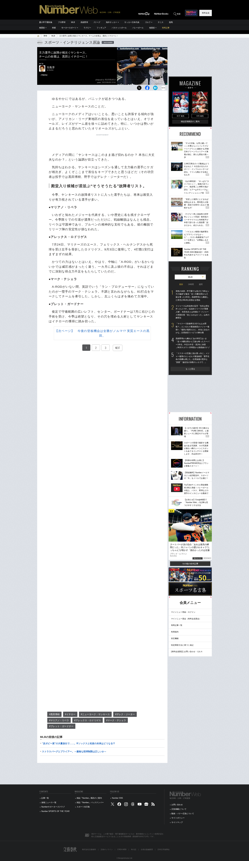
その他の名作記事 (190, 563)
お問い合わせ (177, 805)
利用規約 (175, 632)
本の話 (133, 849)
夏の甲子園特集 (45, 22)
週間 (201, 284)
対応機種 (175, 638)
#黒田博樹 (54, 714)
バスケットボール (119, 28)
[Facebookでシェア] (147, 88)
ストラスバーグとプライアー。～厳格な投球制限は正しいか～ (74, 751)
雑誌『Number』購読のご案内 (89, 798)
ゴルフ (148, 22)
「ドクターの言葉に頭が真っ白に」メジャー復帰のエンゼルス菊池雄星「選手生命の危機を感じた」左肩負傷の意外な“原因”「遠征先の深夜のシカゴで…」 (192, 357)
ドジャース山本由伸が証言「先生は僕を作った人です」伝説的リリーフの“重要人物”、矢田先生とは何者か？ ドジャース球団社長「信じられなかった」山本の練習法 (192, 312)
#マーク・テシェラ (116, 720)
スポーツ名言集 (83, 807)
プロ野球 (61, 22)
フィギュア (101, 28)
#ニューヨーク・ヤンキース (95, 714)
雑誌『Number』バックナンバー (90, 802)
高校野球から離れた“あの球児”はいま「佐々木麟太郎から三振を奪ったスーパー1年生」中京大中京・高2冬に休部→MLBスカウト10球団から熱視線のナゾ (193, 342)
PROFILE (44, 75)
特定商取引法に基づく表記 (182, 645)
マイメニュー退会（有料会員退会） (186, 619)
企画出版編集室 (147, 849)
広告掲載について (178, 809)
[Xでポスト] (139, 88)
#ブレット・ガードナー (61, 726)
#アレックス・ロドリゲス (87, 720)
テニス (160, 22)
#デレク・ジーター (125, 714)
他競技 (152, 28)
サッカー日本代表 (131, 22)
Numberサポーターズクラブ (53, 807)
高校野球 (84, 22)
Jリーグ (97, 22)
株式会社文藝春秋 (89, 849)
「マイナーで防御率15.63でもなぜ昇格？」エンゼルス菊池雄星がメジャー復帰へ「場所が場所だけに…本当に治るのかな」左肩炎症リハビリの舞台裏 (192, 328)
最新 (181, 284)
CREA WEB (121, 849)
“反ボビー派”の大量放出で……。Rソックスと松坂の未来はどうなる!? (78, 743)
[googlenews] (146, 805)
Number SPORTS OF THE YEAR (55, 811)
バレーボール (138, 28)
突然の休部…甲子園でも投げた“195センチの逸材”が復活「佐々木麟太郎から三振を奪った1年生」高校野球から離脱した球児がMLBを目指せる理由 (192, 295)
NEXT (117, 348)
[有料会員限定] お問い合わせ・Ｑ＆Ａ (187, 651)
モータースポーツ (68, 28)
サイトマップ (177, 822)
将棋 (54, 28)
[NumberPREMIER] (191, 13)
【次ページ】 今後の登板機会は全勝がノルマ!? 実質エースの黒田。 (102, 333)
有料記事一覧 (176, 625)
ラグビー (87, 28)
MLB (73, 22)
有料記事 (165, 28)
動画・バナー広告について (182, 813)
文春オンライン (107, 849)
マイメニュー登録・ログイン (183, 612)
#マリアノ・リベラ (59, 720)
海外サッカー (111, 22)
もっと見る (190, 369)
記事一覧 (45, 798)
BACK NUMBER (108, 42)
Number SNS (117, 798)
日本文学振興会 (163, 849)
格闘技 (42, 28)
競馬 (171, 22)
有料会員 (205, 13)
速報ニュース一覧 (48, 802)
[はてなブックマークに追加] (155, 88)
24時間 (191, 284)
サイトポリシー (178, 818)
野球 (45, 36)
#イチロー (70, 714)
